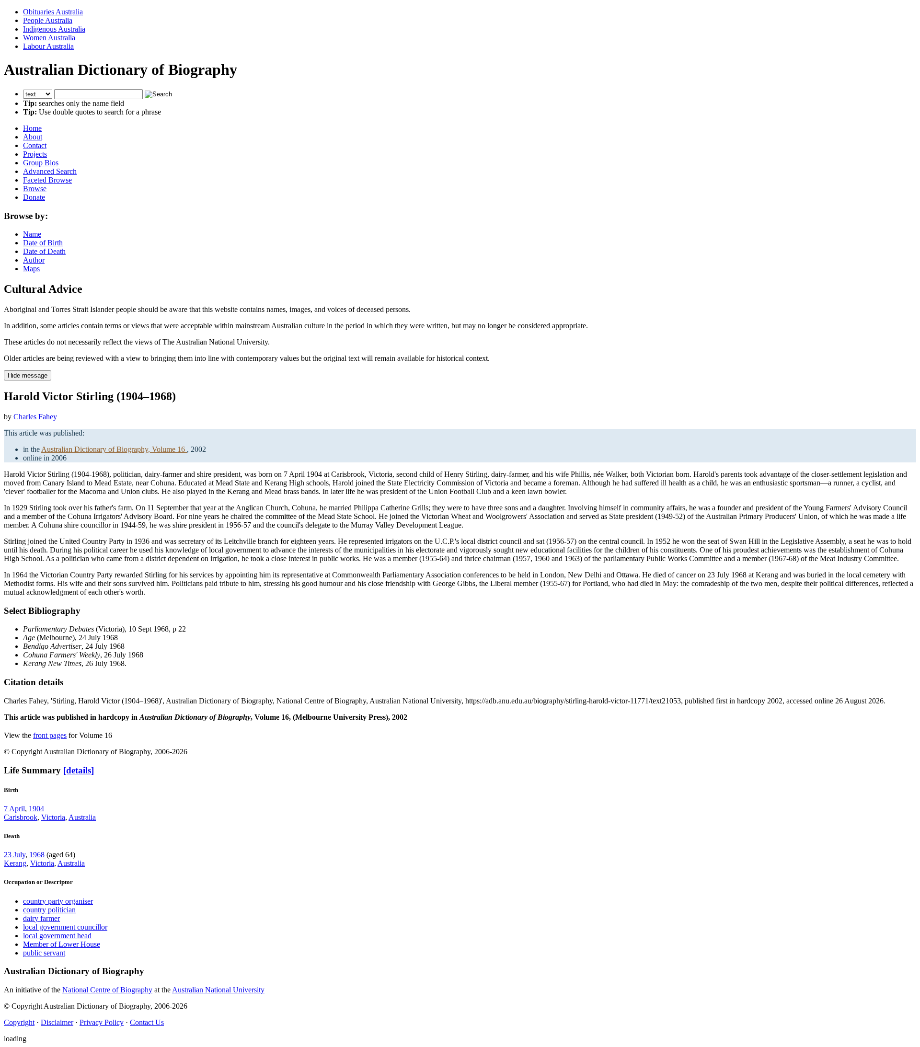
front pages (50, 735)
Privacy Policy (102, 1022)
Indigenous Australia (54, 29)
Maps (31, 269)
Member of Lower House (61, 944)
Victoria (53, 817)
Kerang (15, 863)
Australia (82, 817)
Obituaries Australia (53, 12)
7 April (14, 809)
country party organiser (58, 901)
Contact (34, 145)
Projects (35, 154)
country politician (49, 910)
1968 (37, 855)
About (32, 137)
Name (32, 234)
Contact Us (147, 1022)
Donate (34, 197)
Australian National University (218, 990)
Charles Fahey (35, 417)
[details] (78, 770)
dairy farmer (41, 918)
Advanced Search (50, 171)
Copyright (19, 1022)
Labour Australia (48, 46)
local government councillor (65, 927)
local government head (57, 936)
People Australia (47, 20)
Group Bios (40, 163)
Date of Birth (43, 243)
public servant (44, 953)
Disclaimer (57, 1022)
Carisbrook (20, 817)
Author (34, 260)
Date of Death (44, 251)
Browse (34, 188)
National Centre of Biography (107, 990)
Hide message (27, 375)
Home (32, 128)
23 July (14, 855)
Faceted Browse (47, 180)
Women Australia (49, 38)
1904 (36, 809)
